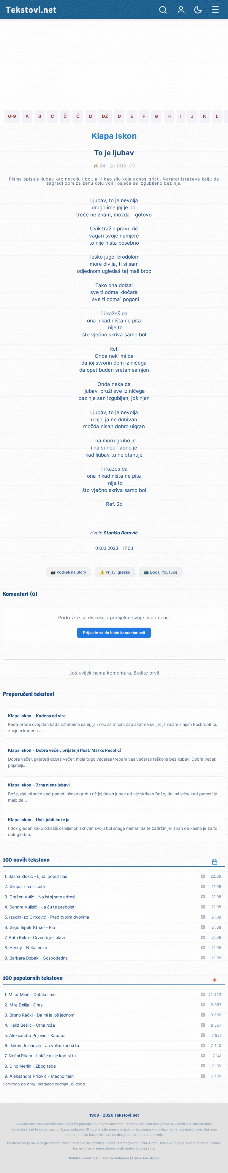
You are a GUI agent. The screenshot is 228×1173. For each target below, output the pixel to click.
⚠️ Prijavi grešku (115, 572)
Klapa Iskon (114, 136)
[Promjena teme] (198, 10)
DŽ (105, 116)
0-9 (12, 116)
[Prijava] (181, 10)
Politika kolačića (115, 1158)
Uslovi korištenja (145, 1158)
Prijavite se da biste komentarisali (114, 633)
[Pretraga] (163, 9)
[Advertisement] (114, 63)
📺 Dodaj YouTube (161, 572)
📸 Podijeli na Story (68, 572)
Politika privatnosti (84, 1158)
